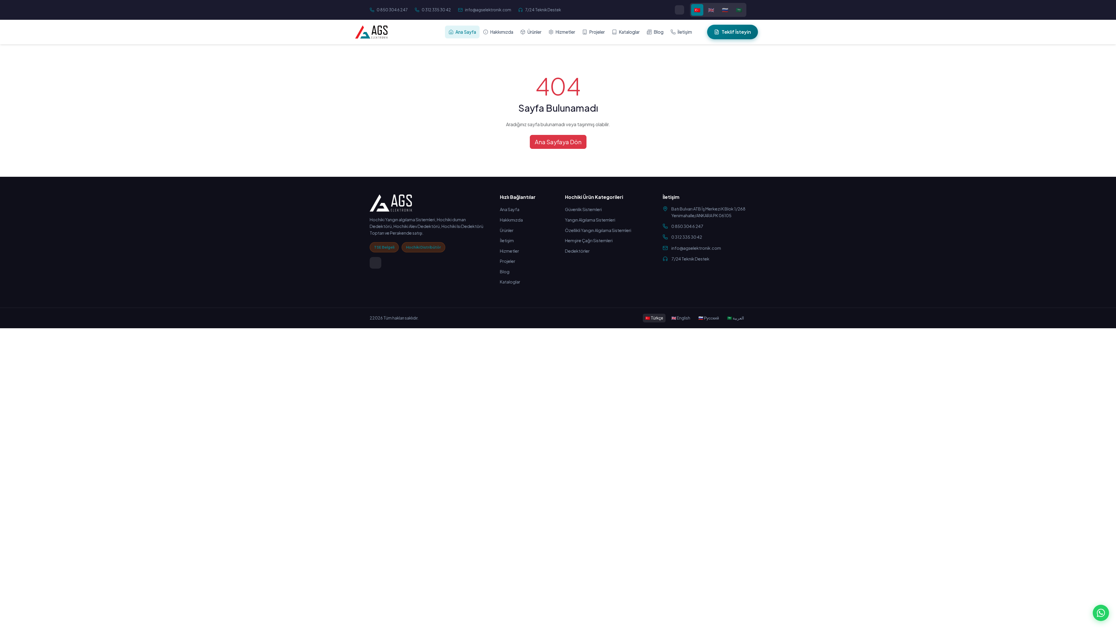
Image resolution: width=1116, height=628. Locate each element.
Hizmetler (565, 32)
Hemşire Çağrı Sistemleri (589, 240)
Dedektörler (577, 251)
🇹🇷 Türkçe (654, 317)
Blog (658, 32)
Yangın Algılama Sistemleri (590, 219)
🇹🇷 (697, 10)
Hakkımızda (501, 32)
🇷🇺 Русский (708, 317)
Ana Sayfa (465, 32)
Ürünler (534, 32)
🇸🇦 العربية (735, 317)
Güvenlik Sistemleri (583, 209)
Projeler (597, 32)
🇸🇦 (739, 10)
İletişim (684, 32)
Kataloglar (629, 32)
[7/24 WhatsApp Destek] (1101, 613)
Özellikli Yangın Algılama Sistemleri (598, 230)
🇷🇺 (725, 10)
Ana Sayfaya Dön (558, 141)
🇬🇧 (711, 10)
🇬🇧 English (680, 317)
